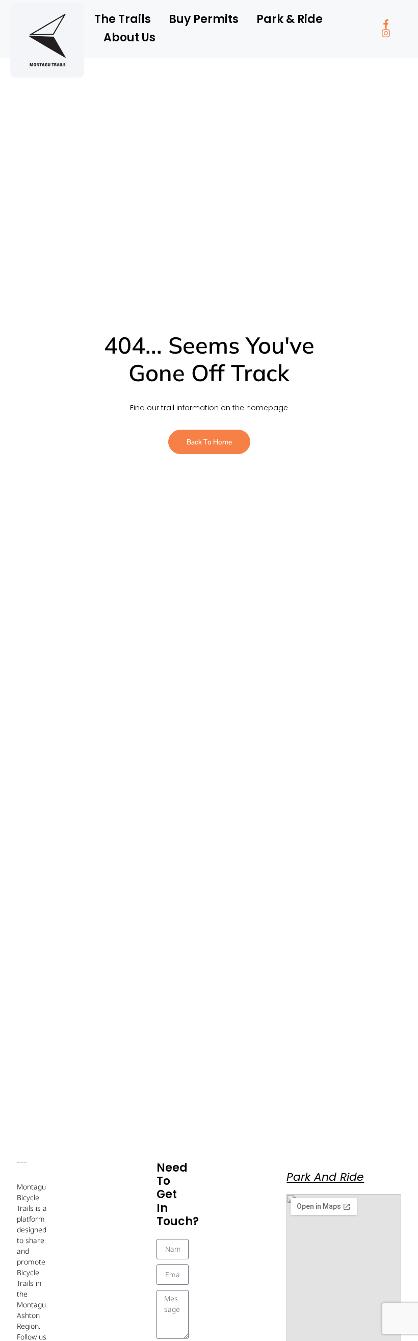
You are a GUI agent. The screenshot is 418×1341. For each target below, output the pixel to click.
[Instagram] (385, 33)
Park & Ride (289, 19)
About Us (129, 37)
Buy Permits (204, 19)
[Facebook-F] (385, 24)
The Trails (122, 19)
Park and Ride (325, 1177)
